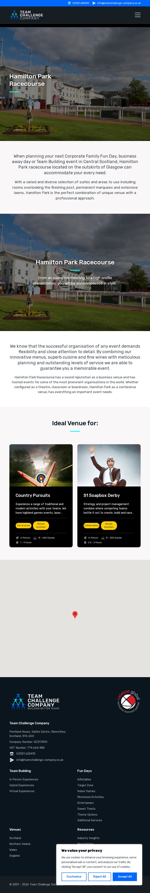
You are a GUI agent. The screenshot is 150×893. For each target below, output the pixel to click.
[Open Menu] (137, 15)
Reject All (99, 876)
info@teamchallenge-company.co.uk (119, 3)
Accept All (125, 876)
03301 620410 (81, 3)
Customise (74, 876)
